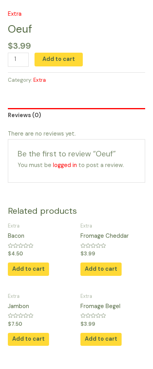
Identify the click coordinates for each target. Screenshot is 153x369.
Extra (15, 14)
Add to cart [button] (28, 269)
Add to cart (58, 59)
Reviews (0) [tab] (24, 115)
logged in (65, 165)
